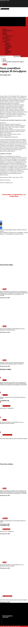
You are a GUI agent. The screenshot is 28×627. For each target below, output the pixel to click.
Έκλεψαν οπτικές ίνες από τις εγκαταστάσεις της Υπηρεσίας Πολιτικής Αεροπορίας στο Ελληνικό (12, 363)
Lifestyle (7, 48)
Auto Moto (8, 52)
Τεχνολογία (8, 51)
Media (6, 49)
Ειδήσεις (5, 41)
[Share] (14, 228)
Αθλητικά (7, 40)
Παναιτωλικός (6, 39)
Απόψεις (7, 44)
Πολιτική (5, 34)
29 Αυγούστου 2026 (5, 297)
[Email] (14, 226)
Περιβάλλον (8, 47)
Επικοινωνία (6, 617)
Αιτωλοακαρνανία (7, 30)
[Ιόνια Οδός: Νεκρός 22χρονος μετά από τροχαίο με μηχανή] (5, 430)
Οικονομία (5, 37)
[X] (14, 224)
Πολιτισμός (8, 45)
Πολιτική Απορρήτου (8, 615)
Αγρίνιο (5, 29)
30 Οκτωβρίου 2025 (5, 75)
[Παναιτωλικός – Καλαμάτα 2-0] (4, 400)
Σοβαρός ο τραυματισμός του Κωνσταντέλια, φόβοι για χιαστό (13, 398)
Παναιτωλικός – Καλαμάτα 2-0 (7, 408)
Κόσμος (5, 33)
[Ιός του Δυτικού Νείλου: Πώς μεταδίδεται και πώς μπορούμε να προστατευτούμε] (14, 323)
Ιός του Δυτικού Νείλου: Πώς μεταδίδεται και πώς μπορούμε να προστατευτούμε (12, 329)
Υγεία (6, 54)
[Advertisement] (14, 249)
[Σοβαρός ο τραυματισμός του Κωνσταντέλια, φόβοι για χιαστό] (5, 391)
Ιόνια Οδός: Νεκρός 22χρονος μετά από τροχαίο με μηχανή (13, 438)
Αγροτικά (7, 43)
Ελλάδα (4, 32)
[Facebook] (14, 222)
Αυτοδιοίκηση (9, 36)
